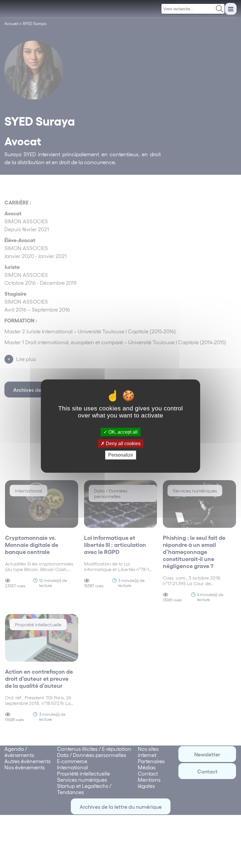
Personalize (120, 454)
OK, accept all (122, 432)
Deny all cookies (122, 443)
